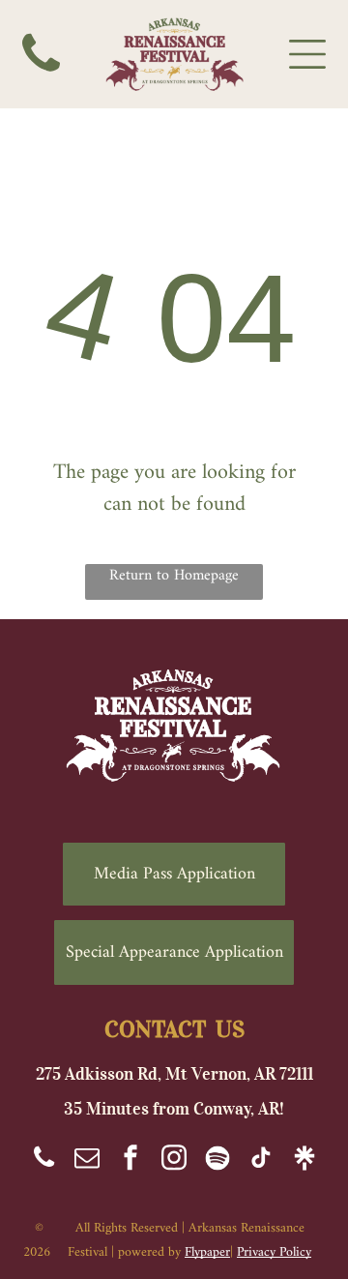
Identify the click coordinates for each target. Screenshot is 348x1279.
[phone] (43, 1160)
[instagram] (174, 1160)
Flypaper (207, 1252)
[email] (87, 1160)
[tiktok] (261, 1160)
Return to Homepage (174, 576)
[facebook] (130, 1160)
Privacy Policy (274, 1252)
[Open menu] (307, 54)
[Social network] (217, 1160)
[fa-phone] (41, 84)
